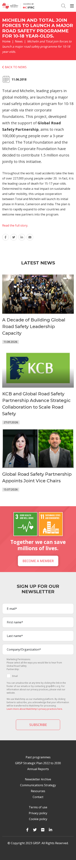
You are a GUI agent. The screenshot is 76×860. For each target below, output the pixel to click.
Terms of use (38, 807)
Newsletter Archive (38, 779)
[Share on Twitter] (13, 237)
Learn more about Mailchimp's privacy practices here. (35, 709)
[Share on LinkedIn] (21, 237)
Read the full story (14, 225)
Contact (38, 797)
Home (6, 41)
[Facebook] (27, 829)
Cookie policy (38, 819)
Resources (38, 791)
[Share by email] (30, 237)
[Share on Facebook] (5, 237)
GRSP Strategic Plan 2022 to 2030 (38, 763)
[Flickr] (42, 829)
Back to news (15, 67)
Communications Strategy (38, 785)
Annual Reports (38, 769)
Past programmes (38, 757)
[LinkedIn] (50, 829)
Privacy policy (38, 813)
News (19, 41)
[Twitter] (35, 829)
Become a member (38, 561)
